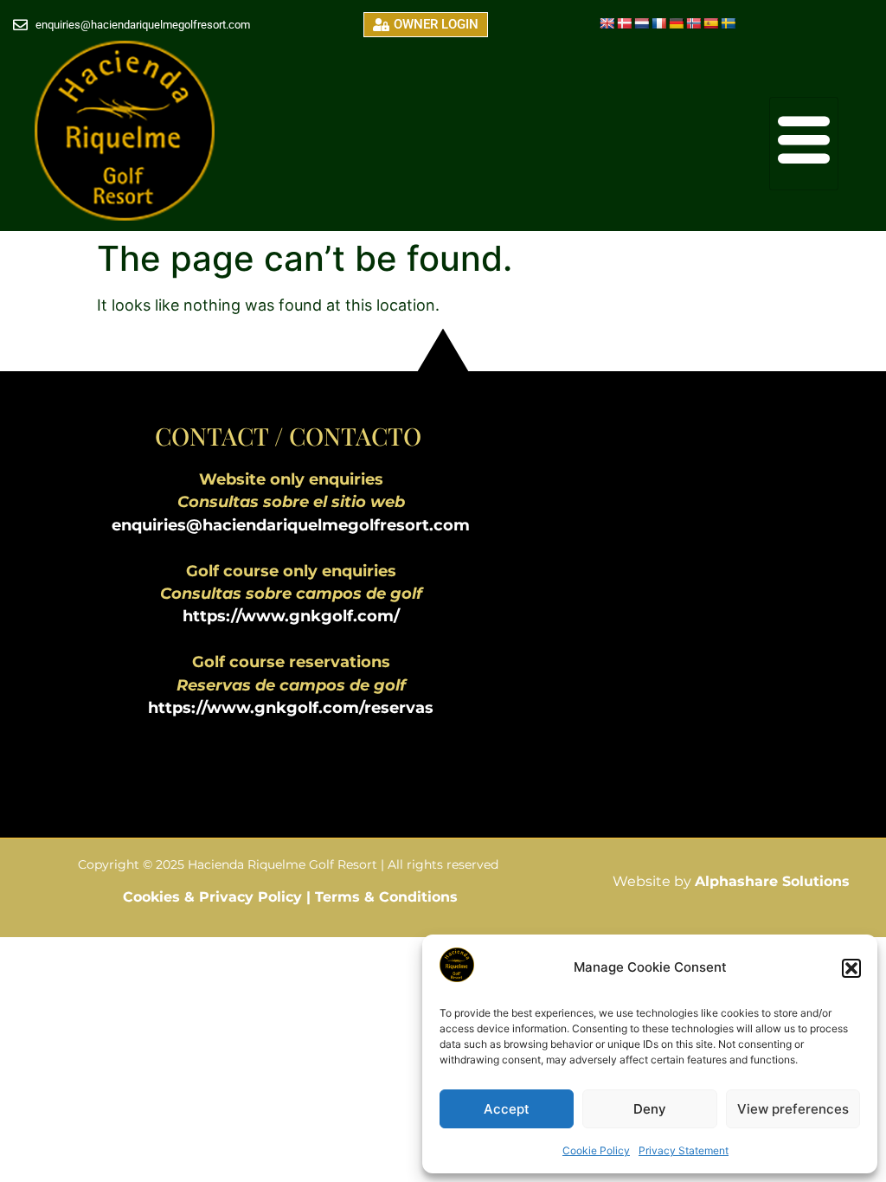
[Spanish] (710, 23)
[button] (851, 968)
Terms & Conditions (386, 897)
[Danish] (624, 23)
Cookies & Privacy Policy (214, 897)
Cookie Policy (596, 1150)
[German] (676, 23)
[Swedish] (727, 23)
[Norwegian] (693, 23)
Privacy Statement (684, 1150)
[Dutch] (641, 23)
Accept (507, 1109)
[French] (658, 23)
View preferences (793, 1109)
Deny (649, 1109)
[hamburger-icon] (803, 143)
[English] (606, 23)
